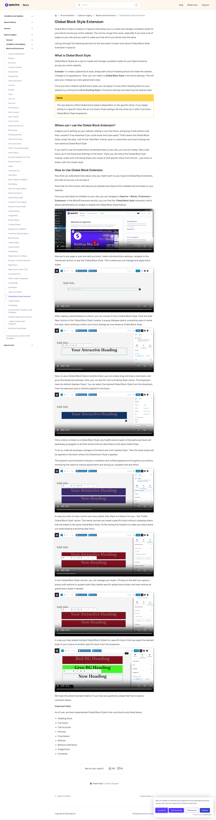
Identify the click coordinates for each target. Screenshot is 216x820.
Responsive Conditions (17, 229)
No (121, 768)
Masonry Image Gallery (17, 189)
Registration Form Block (17, 256)
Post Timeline (13, 117)
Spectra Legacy (85, 15)
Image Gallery (13, 242)
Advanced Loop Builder (17, 328)
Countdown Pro (14, 274)
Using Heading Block (16, 54)
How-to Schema (14, 144)
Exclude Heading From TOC (19, 157)
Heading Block (14, 211)
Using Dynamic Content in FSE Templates (20, 311)
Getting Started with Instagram (16, 322)
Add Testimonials (15, 81)
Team (10, 94)
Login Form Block (15, 292)
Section (11, 90)
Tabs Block (12, 175)
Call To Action (13, 121)
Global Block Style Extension (19, 296)
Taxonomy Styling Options (18, 233)
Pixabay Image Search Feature (20, 317)
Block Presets (13, 238)
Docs (26, 4)
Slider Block (13, 265)
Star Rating (12, 184)
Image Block (13, 216)
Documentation (67, 15)
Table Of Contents (15, 139)
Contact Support (111, 783)
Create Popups (14, 301)
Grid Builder (13, 305)
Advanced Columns (16, 126)
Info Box (11, 85)
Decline (205, 810)
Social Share (13, 72)
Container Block (14, 225)
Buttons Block (13, 220)
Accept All (162, 810)
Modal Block (13, 251)
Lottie (10, 166)
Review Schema (14, 162)
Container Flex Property (17, 202)
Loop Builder (13, 283)
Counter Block (14, 247)
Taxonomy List (13, 171)
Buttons (11, 58)
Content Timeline (15, 67)
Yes (113, 768)
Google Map (13, 76)
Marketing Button (15, 135)
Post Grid (12, 63)
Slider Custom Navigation (18, 278)
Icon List (11, 99)
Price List (11, 103)
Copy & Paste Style (15, 198)
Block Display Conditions (18, 180)
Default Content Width (17, 207)
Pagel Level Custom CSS (18, 269)
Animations (12, 287)
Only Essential (176, 810)
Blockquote (12, 130)
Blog (181, 5)
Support (205, 5)
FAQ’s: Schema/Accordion (18, 148)
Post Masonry (13, 108)
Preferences (192, 810)
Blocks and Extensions (106, 15)
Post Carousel (13, 112)
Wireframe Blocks (15, 193)
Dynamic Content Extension (19, 260)
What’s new (192, 5)
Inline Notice (13, 153)
